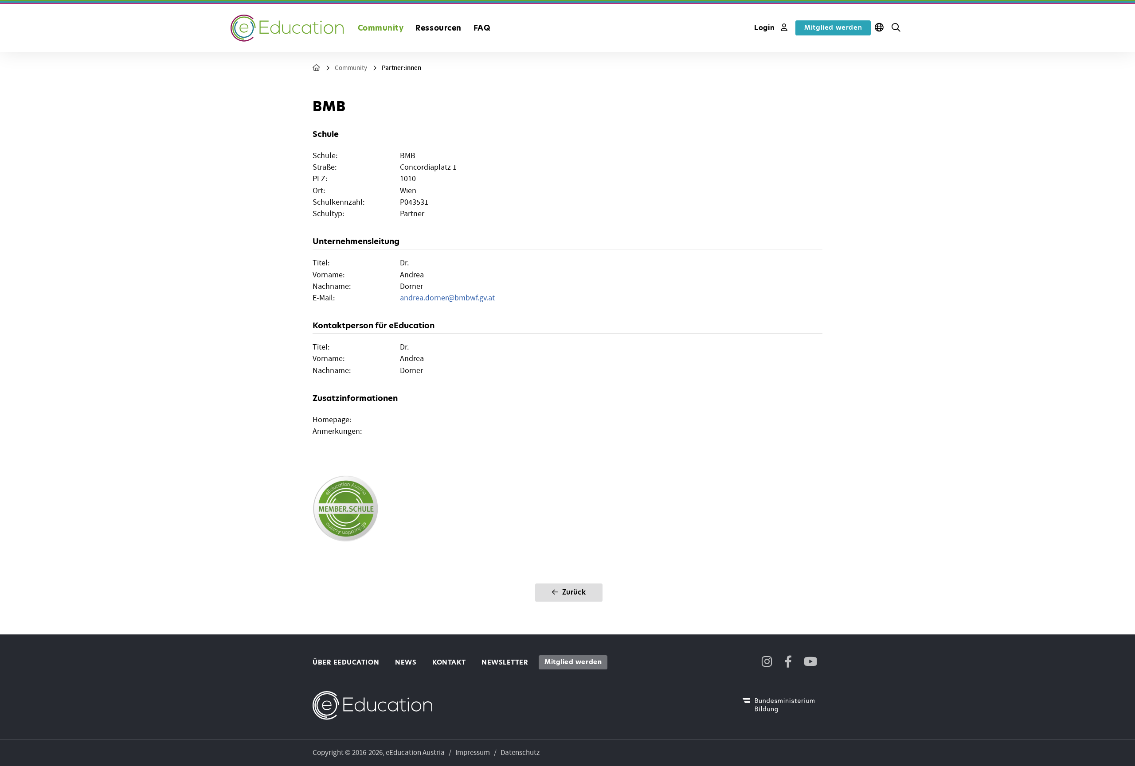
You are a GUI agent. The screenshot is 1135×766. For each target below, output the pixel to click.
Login (765, 27)
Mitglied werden (833, 27)
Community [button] (381, 28)
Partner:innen (401, 68)
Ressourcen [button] (438, 28)
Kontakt (449, 662)
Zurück (573, 592)
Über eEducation (346, 662)
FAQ (482, 28)
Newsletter (504, 662)
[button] (896, 28)
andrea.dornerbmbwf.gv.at (447, 298)
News (405, 662)
